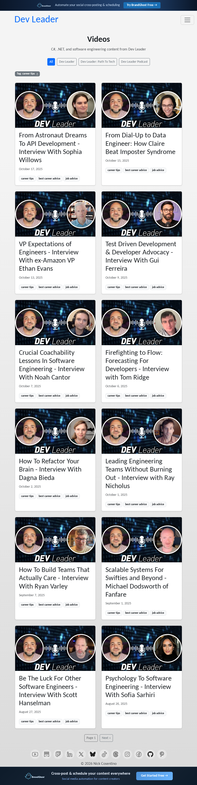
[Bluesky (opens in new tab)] (93, 754)
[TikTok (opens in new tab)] (104, 754)
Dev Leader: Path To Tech (98, 62)
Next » (106, 738)
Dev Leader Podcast (134, 62)
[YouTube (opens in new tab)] (35, 754)
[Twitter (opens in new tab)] (81, 754)
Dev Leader (36, 20)
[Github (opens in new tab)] (150, 754)
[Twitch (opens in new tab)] (58, 754)
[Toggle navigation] (187, 20)
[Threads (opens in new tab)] (116, 754)
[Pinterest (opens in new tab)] (162, 754)
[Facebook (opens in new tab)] (139, 754)
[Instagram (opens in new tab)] (127, 754)
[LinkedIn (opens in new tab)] (69, 754)
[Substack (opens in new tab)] (46, 754)
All (51, 62)
